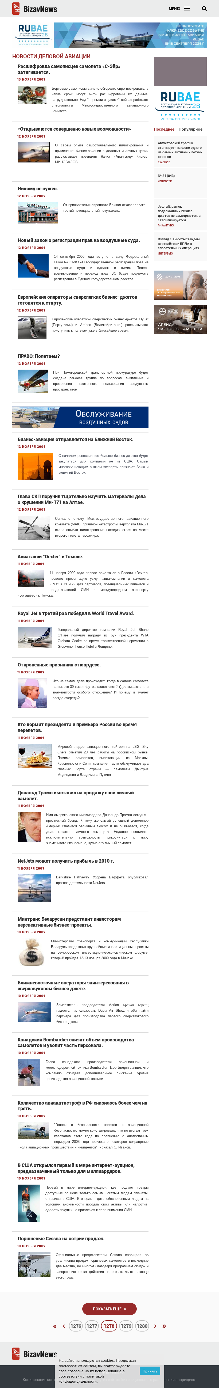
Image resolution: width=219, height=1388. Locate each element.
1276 (76, 1326)
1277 (92, 1326)
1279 (126, 1326)
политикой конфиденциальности (81, 1378)
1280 (142, 1326)
